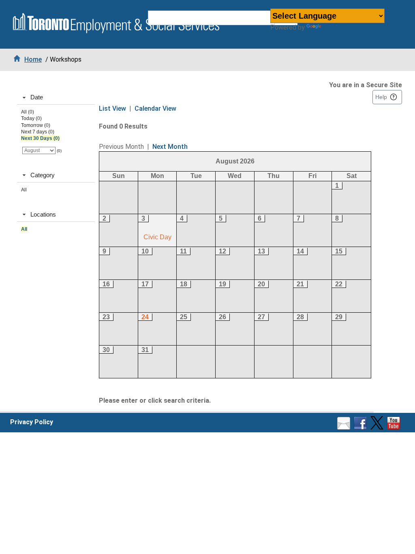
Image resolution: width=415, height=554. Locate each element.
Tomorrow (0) (35, 125)
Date (36, 97)
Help (381, 97)
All (24, 190)
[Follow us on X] (377, 427)
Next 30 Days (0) (40, 138)
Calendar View (155, 108)
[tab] (56, 97)
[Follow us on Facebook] (361, 427)
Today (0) (31, 118)
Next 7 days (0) (37, 132)
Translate (337, 27)
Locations (43, 214)
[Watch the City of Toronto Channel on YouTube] (394, 427)
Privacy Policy (31, 422)
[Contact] (344, 427)
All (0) (27, 112)
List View (112, 108)
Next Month (170, 146)
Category (42, 175)
